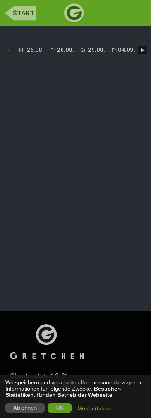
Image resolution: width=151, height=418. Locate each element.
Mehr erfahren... (97, 408)
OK (59, 407)
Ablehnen (25, 407)
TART (23, 13)
